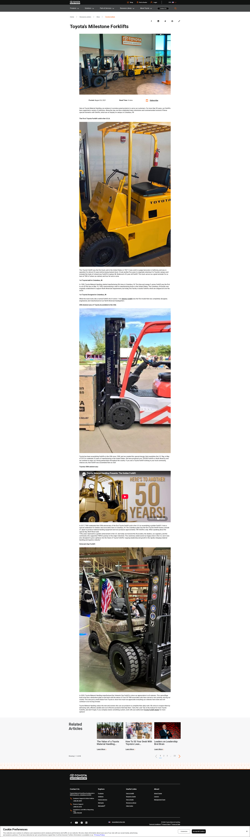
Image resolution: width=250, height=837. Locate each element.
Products (73, 8)
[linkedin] (158, 21)
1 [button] (160, 756)
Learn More (101, 749)
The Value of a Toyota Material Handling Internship (108, 742)
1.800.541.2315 (77, 806)
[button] (156, 756)
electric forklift (127, 299)
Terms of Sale (176, 824)
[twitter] (165, 21)
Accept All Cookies (199, 831)
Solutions (88, 8)
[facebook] (151, 21)
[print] (172, 21)
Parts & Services (105, 8)
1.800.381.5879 (77, 801)
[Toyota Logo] (75, 2)
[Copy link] (179, 21)
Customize (184, 831)
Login (155, 2)
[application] (110, 736)
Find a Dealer (143, 2)
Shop (131, 2)
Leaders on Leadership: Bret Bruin (166, 742)
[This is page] (179, 756)
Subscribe (154, 100)
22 (175, 756)
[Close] (247, 831)
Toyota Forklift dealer (151, 710)
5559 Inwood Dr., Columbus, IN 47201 (80, 795)
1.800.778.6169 (77, 812)
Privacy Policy (166, 824)
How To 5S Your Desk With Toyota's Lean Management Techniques (139, 742)
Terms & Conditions (155, 824)
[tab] (77, 8)
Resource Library (126, 8)
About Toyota (144, 8)
